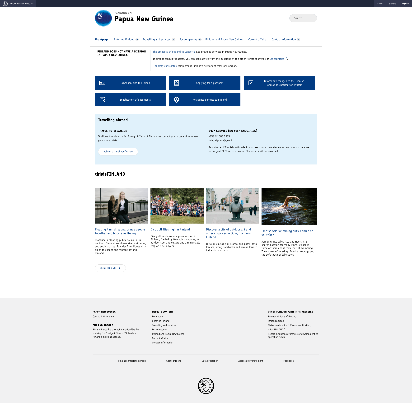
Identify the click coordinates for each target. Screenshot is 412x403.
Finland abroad (276, 320)
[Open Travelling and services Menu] (173, 39)
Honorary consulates (165, 65)
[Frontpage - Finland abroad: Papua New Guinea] (103, 17)
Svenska (392, 3)
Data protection (210, 360)
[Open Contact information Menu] (299, 39)
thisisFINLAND (108, 268)
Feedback (288, 360)
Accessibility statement (250, 360)
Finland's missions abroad (132, 360)
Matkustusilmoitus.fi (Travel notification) (289, 325)
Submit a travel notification (118, 151)
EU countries (277, 58)
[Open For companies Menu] (200, 39)
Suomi (380, 3)
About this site (173, 360)
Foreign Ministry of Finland (282, 316)
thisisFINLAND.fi (276, 329)
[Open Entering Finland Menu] (137, 39)
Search (312, 18)
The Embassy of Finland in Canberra (174, 51)
